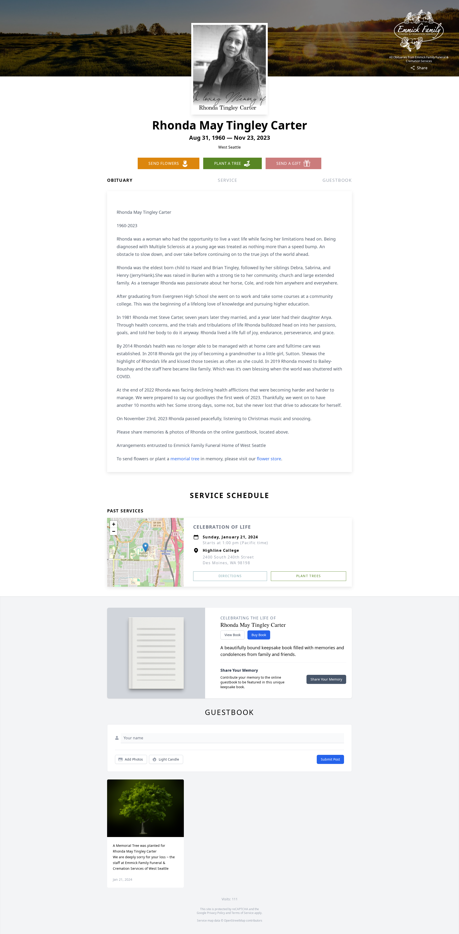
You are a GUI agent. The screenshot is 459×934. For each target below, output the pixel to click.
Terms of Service (242, 913)
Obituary (119, 180)
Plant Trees (308, 576)
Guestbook (337, 180)
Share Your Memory (326, 679)
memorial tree (184, 459)
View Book (232, 635)
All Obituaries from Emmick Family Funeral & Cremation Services (418, 59)
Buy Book (258, 635)
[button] (145, 547)
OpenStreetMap (234, 920)
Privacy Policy (216, 913)
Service (227, 180)
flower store (269, 459)
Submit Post (330, 759)
